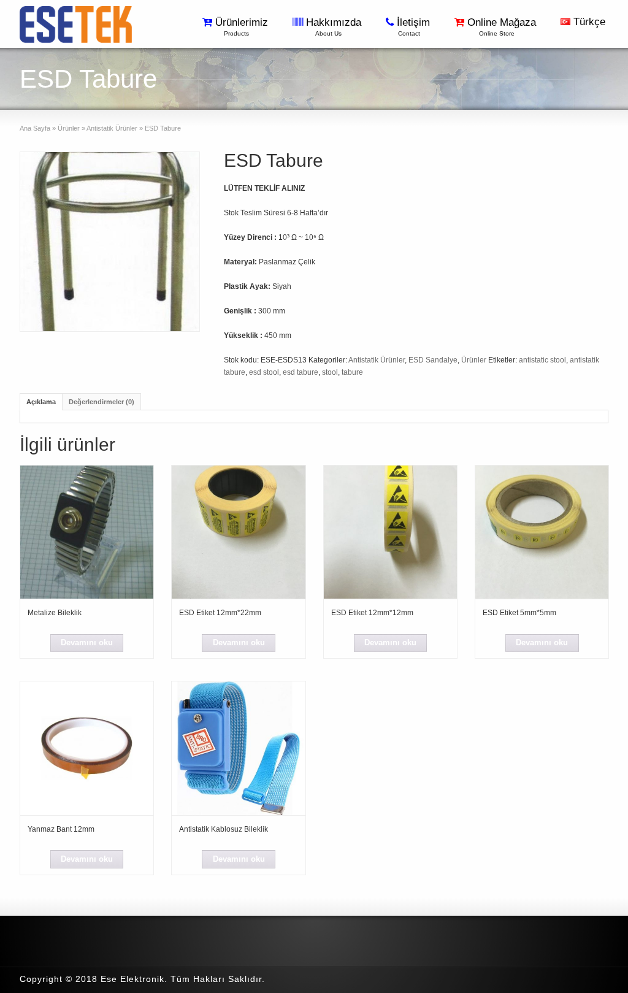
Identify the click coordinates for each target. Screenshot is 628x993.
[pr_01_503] (110, 241)
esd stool (264, 372)
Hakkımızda (335, 27)
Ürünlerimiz (243, 27)
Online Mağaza (503, 27)
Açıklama (41, 401)
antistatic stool (542, 360)
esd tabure (300, 372)
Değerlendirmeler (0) (101, 401)
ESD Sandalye (433, 360)
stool (330, 372)
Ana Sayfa (35, 128)
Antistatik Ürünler (111, 128)
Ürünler (69, 128)
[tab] (41, 401)
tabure (352, 372)
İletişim (415, 27)
